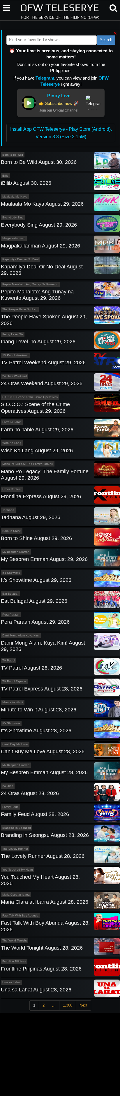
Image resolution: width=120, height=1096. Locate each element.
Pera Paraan (11, 614)
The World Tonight (14, 940)
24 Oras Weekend (14, 376)
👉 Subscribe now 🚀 (58, 103)
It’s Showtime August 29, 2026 (36, 580)
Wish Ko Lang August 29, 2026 (37, 450)
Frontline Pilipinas (14, 961)
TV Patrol (8, 660)
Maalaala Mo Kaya (14, 196)
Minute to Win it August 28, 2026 (38, 710)
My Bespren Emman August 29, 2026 (44, 559)
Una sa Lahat (11, 982)
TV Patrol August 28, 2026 (31, 668)
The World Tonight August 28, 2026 (42, 948)
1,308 (67, 1005)
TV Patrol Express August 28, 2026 (41, 689)
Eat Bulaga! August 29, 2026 (34, 601)
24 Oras (7, 786)
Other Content (12, 489)
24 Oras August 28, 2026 (30, 793)
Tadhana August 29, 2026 (30, 517)
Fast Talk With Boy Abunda (20, 915)
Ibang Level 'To (12, 334)
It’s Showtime (11, 572)
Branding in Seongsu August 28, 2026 (45, 835)
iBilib (5, 175)
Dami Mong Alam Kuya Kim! (20, 635)
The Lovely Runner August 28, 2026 (42, 856)
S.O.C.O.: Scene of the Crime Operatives (30, 397)
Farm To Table (11, 422)
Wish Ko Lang (11, 442)
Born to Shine (11, 530)
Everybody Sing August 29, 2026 (39, 225)
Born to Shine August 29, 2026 (36, 538)
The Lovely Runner (15, 848)
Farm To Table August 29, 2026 (37, 430)
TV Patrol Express (14, 681)
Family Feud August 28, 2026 (35, 814)
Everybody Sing (13, 217)
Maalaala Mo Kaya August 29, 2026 (42, 204)
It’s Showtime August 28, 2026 (36, 730)
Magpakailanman (13, 238)
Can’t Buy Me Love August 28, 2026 (42, 751)
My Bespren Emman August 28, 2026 (44, 772)
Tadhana (8, 510)
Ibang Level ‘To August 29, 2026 (38, 342)
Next (83, 1005)
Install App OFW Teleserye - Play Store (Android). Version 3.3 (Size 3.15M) (61, 133)
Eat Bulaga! (10, 593)
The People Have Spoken (19, 309)
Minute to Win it (12, 702)
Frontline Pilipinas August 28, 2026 (41, 969)
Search (106, 40)
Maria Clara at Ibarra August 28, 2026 (44, 902)
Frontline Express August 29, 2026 (41, 496)
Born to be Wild (12, 154)
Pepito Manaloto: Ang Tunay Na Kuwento (30, 284)
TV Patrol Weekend (15, 355)
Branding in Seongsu (16, 827)
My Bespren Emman (15, 551)
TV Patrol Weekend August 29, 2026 (43, 362)
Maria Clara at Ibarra (16, 894)
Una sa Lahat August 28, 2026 (36, 990)
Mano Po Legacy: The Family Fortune (27, 463)
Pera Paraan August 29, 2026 (35, 622)
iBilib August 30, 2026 (26, 183)
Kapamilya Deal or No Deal (20, 259)
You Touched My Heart (17, 869)
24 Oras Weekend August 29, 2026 (41, 383)
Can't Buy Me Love (15, 744)
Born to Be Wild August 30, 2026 (39, 162)
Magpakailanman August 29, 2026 (40, 246)
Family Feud (10, 806)
